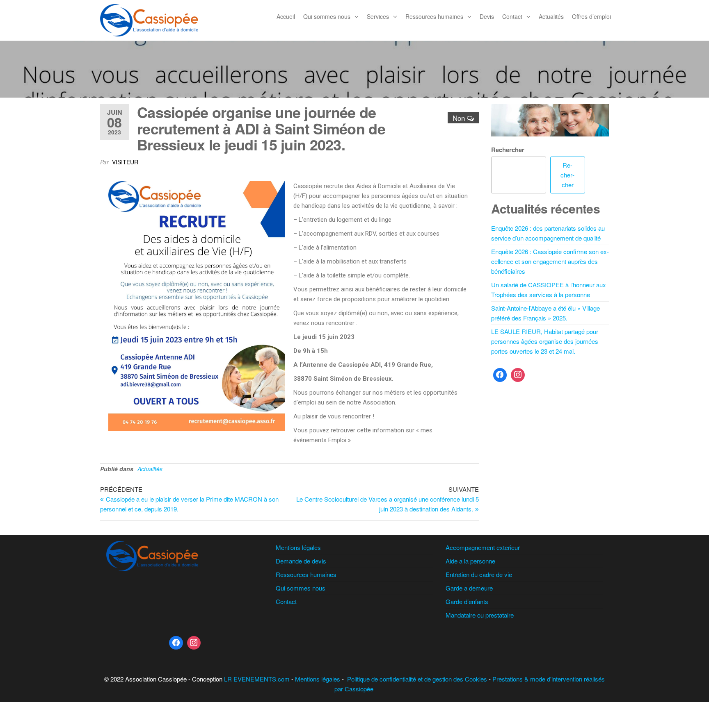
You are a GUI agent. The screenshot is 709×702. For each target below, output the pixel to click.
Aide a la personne (470, 561)
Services (378, 16)
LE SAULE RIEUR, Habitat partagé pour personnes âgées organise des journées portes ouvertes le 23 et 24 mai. (544, 341)
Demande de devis (301, 561)
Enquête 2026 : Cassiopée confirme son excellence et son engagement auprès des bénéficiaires (550, 261)
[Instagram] (518, 375)
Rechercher (507, 149)
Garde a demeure (469, 588)
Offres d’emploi (591, 16)
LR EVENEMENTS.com (257, 679)
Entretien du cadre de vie (479, 574)
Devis (487, 16)
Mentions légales (298, 547)
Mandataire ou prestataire (480, 615)
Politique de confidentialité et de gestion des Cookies (417, 679)
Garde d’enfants (467, 601)
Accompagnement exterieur (483, 547)
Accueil (286, 16)
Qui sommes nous (326, 16)
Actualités (551, 16)
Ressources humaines (434, 16)
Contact (512, 16)
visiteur (125, 162)
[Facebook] (500, 375)
